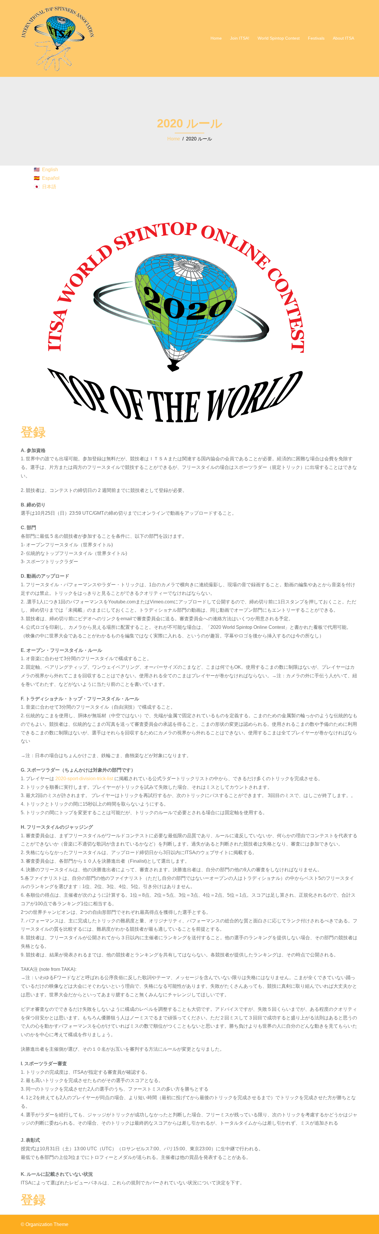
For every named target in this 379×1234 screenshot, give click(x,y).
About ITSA (343, 38)
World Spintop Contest (279, 38)
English (50, 169)
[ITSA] (58, 38)
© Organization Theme (44, 1224)
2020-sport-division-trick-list (84, 778)
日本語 (49, 186)
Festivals (316, 38)
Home (216, 38)
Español (51, 178)
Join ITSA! (239, 38)
